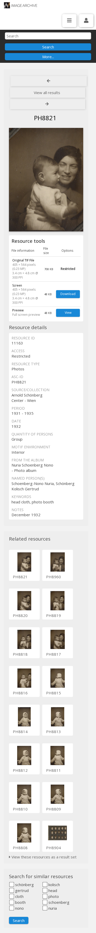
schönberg (24, 884)
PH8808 (20, 847)
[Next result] (47, 104)
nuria (52, 908)
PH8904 (53, 847)
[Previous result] (48, 81)
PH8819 (53, 615)
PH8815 (53, 692)
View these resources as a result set (43, 856)
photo (53, 896)
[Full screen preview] (46, 179)
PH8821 (20, 576)
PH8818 (20, 654)
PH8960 (53, 576)
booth (20, 902)
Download (68, 294)
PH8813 (53, 731)
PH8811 (53, 770)
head (52, 890)
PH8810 (20, 809)
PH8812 (20, 770)
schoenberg (58, 902)
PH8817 (53, 654)
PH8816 (20, 692)
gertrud (21, 890)
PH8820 (20, 615)
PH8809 (53, 809)
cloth (19, 896)
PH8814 (20, 731)
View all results (47, 92)
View (68, 312)
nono (19, 908)
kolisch (53, 884)
